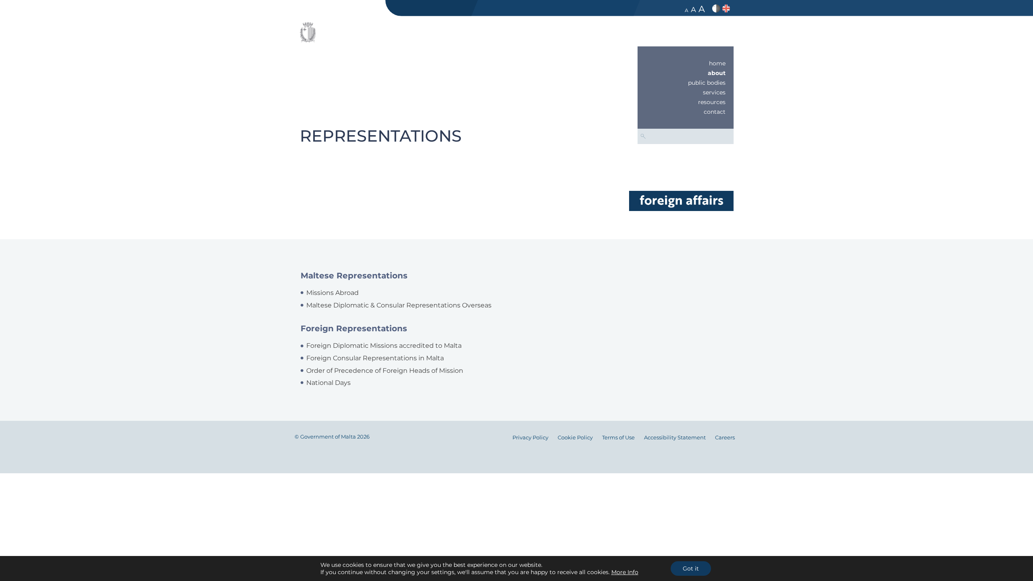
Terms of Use (618, 437)
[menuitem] (686, 63)
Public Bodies (707, 82)
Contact (715, 111)
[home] (681, 200)
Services (714, 92)
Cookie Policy (575, 437)
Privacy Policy (530, 437)
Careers (725, 437)
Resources (712, 102)
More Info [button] (624, 572)
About (717, 73)
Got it (691, 568)
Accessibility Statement (675, 437)
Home (717, 63)
